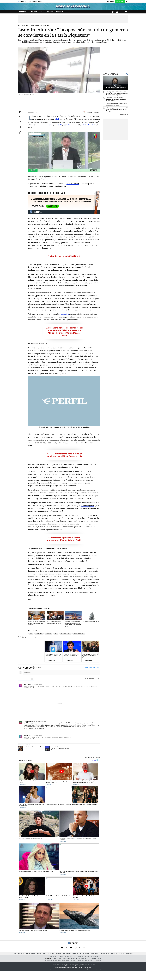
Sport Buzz (88, 958)
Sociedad (39, 953)
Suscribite (120, 1)
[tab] (26, 678)
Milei (56, 119)
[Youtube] (71, 948)
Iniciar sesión (88, 667)
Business (81, 953)
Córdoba (68, 953)
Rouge (79, 956)
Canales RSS (48, 960)
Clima (53, 953)
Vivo (122, 953)
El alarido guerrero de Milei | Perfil (64, 256)
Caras (108, 953)
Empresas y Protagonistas (92, 953)
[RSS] (80, 948)
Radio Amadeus (89, 125)
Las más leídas (110, 74)
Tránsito (98, 960)
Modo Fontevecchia (44, 125)
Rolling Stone (80, 958)
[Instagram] (75, 948)
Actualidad (33, 12)
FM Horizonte (94, 956)
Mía (83, 956)
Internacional (47, 953)
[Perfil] (73, 944)
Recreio (94, 958)
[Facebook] (62, 948)
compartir (89, 687)
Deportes (58, 953)
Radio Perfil (67, 125)
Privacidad (73, 960)
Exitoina (113, 953)
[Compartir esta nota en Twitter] (19, 116)
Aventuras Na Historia (69, 958)
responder (26, 687)
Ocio (64, 953)
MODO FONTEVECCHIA (25, 25)
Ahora (14, 953)
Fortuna (67, 956)
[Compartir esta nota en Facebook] (19, 111)
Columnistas (60, 12)
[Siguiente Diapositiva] (99, 653)
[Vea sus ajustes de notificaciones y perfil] (126, 1)
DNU (31, 633)
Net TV (59, 125)
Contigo (60, 958)
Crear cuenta (96, 667)
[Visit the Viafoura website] (96, 757)
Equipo (79, 960)
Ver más (123, 114)
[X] (66, 948)
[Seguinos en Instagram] (112, 11)
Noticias (103, 953)
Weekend (61, 956)
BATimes (87, 956)
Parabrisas (73, 956)
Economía (50, 12)
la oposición (64, 314)
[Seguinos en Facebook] (121, 11)
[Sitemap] (84, 948)
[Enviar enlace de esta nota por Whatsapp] (19, 121)
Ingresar (110, 1)
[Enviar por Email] (19, 127)
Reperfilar (75, 953)
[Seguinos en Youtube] (126, 11)
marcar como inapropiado (96, 688)
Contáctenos (65, 960)
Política (42, 12)
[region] (59, 712)
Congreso (48, 633)
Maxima (99, 958)
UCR (56, 633)
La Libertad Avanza (65, 633)
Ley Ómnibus (39, 633)
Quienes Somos (57, 960)
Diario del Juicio (129, 953)
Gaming (118, 953)
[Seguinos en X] (117, 11)
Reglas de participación (88, 960)
